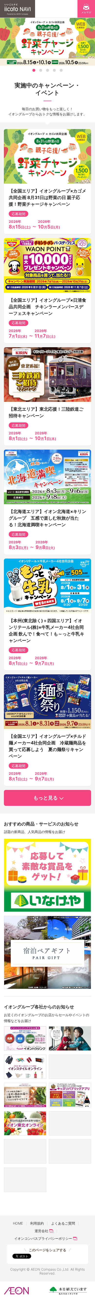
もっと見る (45, 798)
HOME (18, 1223)
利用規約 (37, 1223)
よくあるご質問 (63, 1223)
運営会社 (41, 1231)
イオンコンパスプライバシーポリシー (43, 1238)
